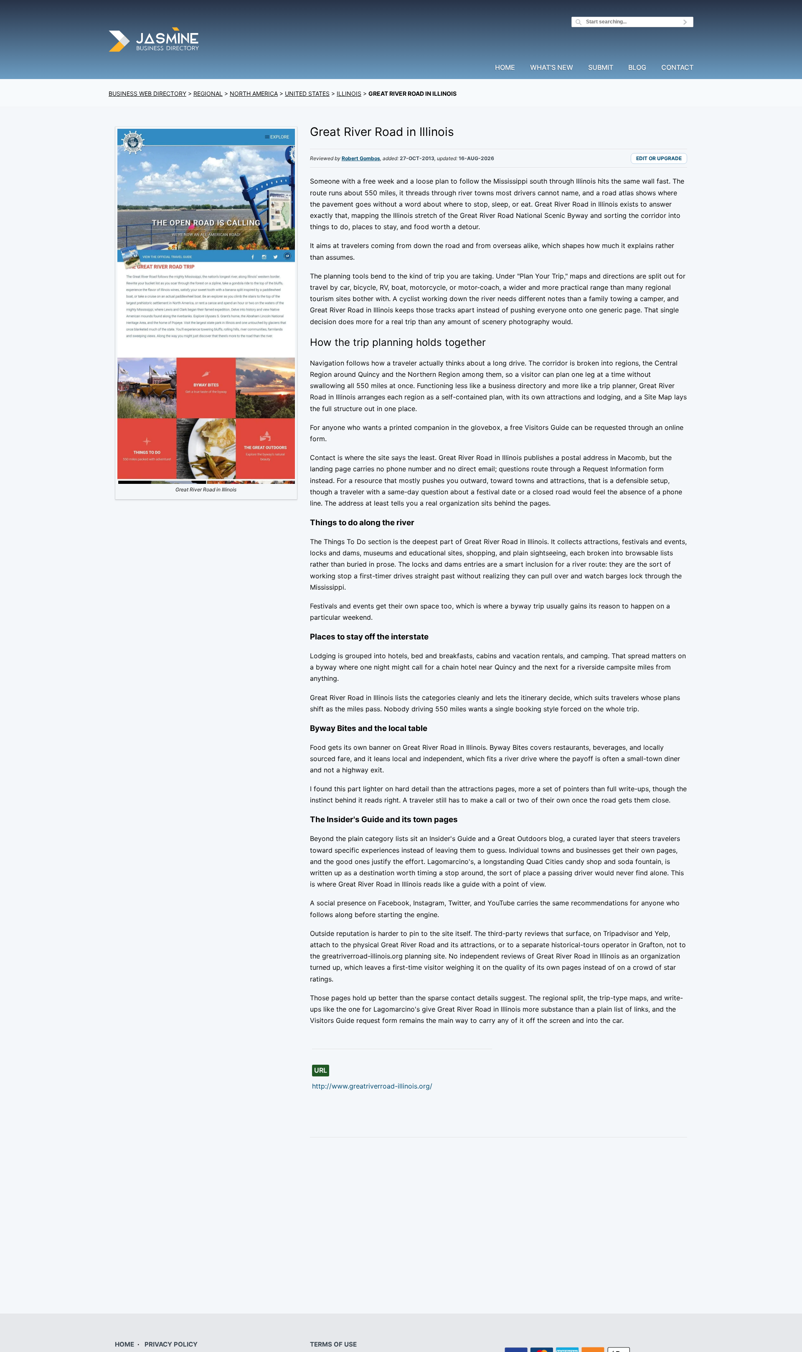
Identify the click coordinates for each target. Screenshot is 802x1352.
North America (254, 93)
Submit (600, 68)
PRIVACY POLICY (171, 1344)
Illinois (349, 93)
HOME (124, 1344)
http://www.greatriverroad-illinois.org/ (372, 1086)
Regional (208, 93)
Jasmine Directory (154, 40)
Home (505, 68)
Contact (677, 68)
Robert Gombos (361, 158)
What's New (551, 68)
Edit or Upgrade (659, 158)
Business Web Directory (147, 93)
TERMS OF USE (333, 1344)
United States (307, 93)
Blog (637, 68)
